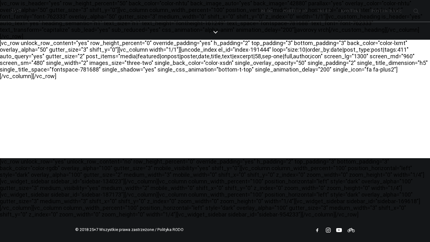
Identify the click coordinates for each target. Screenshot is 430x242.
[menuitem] (267, 11)
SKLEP (324, 11)
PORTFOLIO (295, 11)
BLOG (266, 11)
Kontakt (351, 11)
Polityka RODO (170, 229)
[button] (416, 11)
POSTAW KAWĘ (386, 11)
